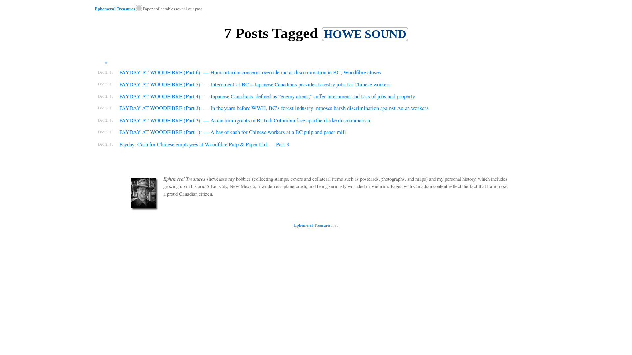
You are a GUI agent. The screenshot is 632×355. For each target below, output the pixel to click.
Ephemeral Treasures (115, 8)
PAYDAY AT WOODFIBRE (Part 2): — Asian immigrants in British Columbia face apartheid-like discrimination (244, 120)
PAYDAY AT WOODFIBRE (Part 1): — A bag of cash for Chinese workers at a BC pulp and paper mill (232, 132)
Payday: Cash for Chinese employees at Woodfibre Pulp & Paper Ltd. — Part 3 (204, 144)
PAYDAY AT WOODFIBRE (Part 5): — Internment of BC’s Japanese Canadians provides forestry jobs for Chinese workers (255, 84)
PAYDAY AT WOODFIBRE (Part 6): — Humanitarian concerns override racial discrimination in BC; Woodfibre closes (250, 72)
